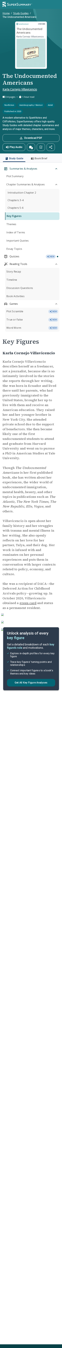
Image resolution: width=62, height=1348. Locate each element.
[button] (31, 147)
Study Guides (21, 13)
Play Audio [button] (16, 147)
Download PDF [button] (33, 137)
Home (6, 13)
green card (28, 603)
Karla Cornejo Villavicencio (20, 89)
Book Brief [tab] (41, 158)
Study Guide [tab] (16, 158)
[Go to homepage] (17, 4)
